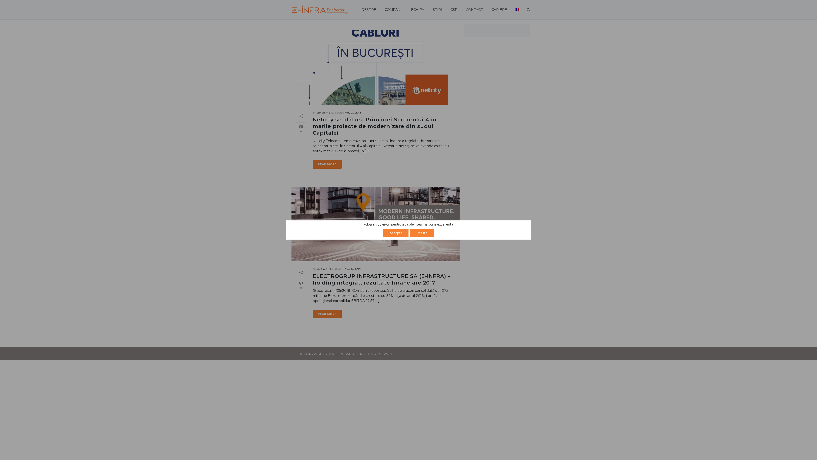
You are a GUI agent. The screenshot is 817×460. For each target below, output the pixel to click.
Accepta (396, 233)
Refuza (422, 233)
